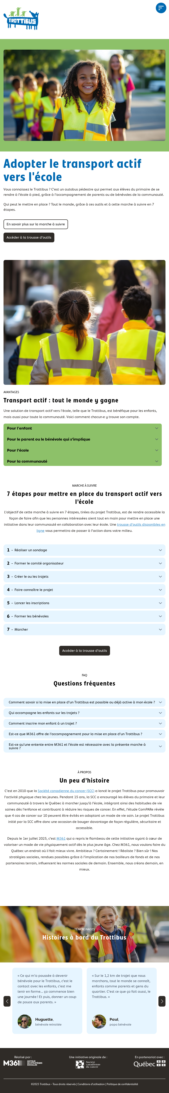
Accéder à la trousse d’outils (29, 237)
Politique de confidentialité (122, 1084)
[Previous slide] (7, 1001)
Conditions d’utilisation (91, 1084)
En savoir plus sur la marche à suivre (36, 224)
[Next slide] (161, 1001)
